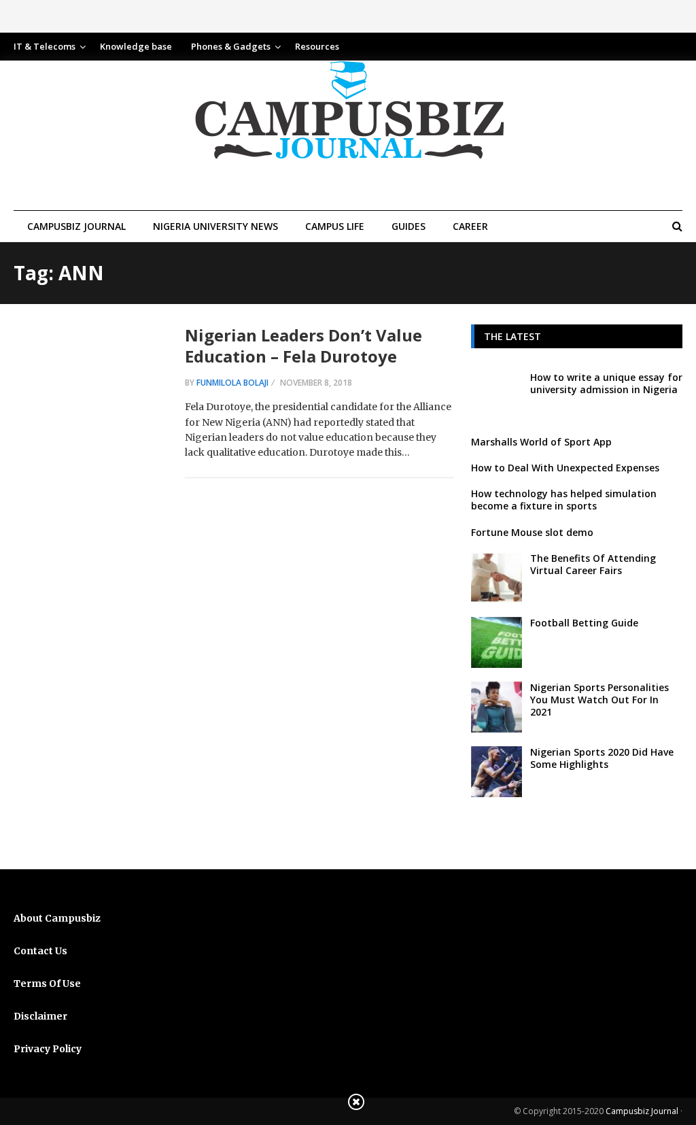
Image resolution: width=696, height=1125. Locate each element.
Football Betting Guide (584, 622)
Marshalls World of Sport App (541, 441)
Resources (317, 46)
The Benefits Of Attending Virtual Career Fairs (593, 564)
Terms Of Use (47, 983)
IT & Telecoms (44, 46)
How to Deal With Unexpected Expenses (565, 467)
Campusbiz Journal (76, 226)
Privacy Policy (48, 1049)
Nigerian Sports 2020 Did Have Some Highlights (602, 758)
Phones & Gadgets (231, 46)
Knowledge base (136, 46)
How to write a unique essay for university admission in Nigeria (606, 383)
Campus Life (334, 226)
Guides (408, 226)
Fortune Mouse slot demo (532, 532)
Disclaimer (40, 1016)
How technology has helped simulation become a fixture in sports (564, 499)
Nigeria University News (215, 226)
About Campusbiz (57, 918)
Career (470, 226)
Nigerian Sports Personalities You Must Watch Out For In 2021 (599, 699)
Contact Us (40, 951)
